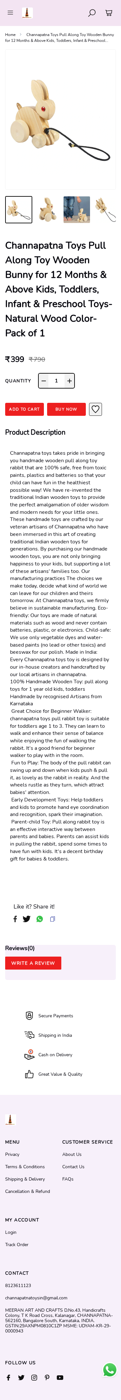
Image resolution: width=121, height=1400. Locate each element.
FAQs (68, 1179)
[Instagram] (37, 1378)
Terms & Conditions (25, 1167)
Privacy (12, 1154)
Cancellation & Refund (27, 1191)
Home (10, 34)
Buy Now (66, 409)
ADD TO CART (24, 409)
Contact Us (73, 1167)
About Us (72, 1154)
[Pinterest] (50, 1378)
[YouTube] (63, 1378)
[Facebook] (11, 1378)
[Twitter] (24, 1378)
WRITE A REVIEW (33, 963)
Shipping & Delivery (25, 1179)
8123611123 (18, 1285)
